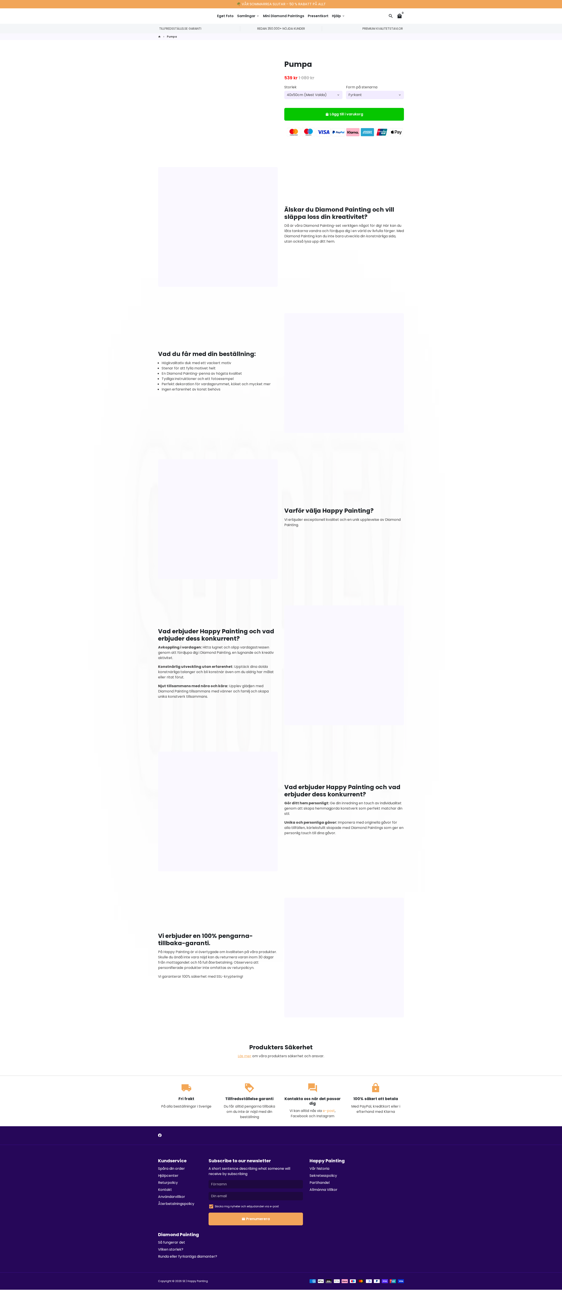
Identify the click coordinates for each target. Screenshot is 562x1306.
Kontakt (165, 1189)
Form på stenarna (361, 87)
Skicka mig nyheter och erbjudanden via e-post (247, 1206)
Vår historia (319, 1168)
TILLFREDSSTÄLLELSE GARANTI (180, 28)
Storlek (290, 87)
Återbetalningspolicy (176, 1203)
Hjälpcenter (168, 1175)
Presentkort (318, 16)
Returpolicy (168, 1182)
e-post (329, 1110)
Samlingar (248, 16)
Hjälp (338, 16)
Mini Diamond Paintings (283, 16)
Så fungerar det (171, 1242)
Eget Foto (225, 16)
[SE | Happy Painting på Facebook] (160, 1135)
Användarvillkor (171, 1196)
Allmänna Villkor (323, 1189)
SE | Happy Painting (195, 1281)
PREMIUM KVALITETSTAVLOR (382, 28)
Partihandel (320, 1182)
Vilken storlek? (170, 1249)
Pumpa (172, 36)
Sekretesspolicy (323, 1175)
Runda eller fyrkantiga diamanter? (187, 1256)
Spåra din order (171, 1168)
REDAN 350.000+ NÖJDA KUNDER (281, 28)
